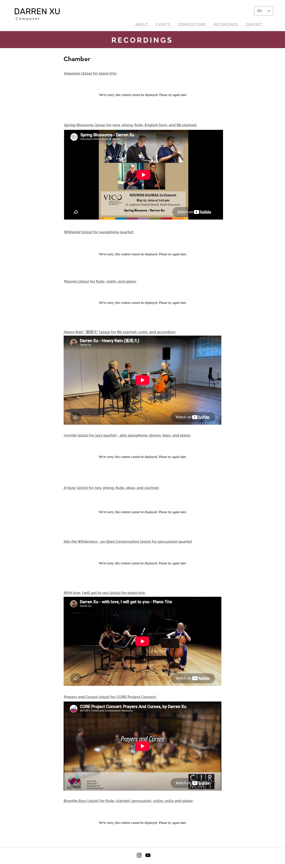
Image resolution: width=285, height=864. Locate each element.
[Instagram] (139, 855)
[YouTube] (148, 855)
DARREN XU (37, 11)
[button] (226, 23)
